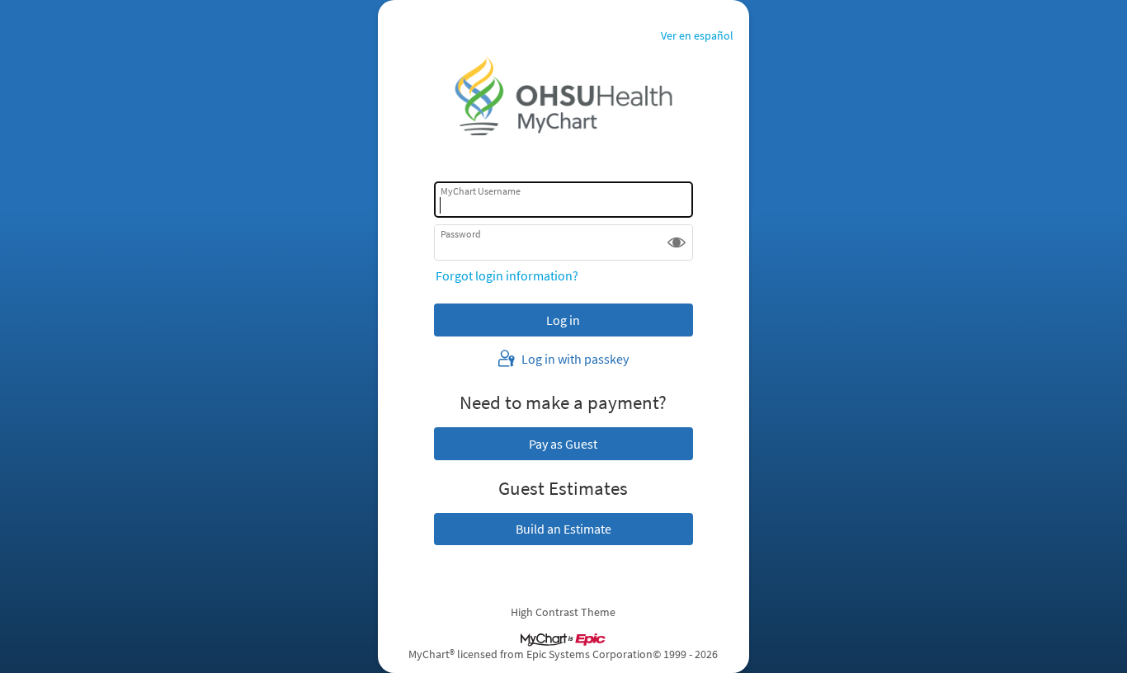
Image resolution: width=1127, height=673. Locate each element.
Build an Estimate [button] (563, 528)
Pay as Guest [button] (563, 443)
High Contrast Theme (563, 612)
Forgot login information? (507, 275)
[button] (676, 242)
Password (461, 234)
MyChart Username (481, 191)
